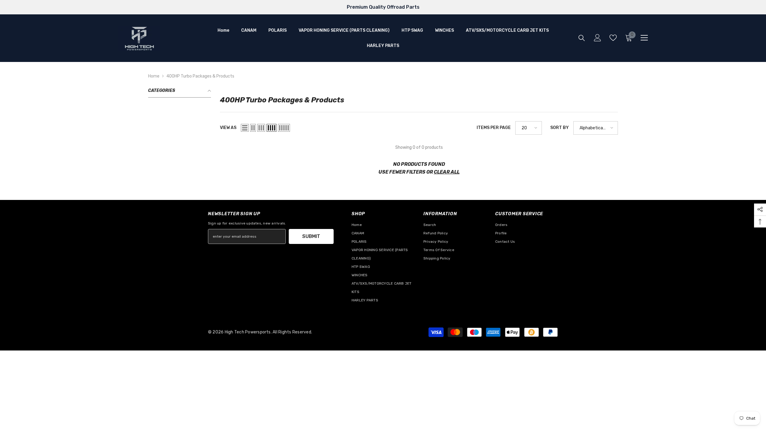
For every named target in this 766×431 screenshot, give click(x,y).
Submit (311, 236)
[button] (245, 128)
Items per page (494, 127)
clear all (447, 172)
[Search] (582, 38)
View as (228, 127)
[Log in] (597, 37)
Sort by (559, 127)
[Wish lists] (613, 37)
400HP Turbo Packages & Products (200, 76)
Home (153, 76)
